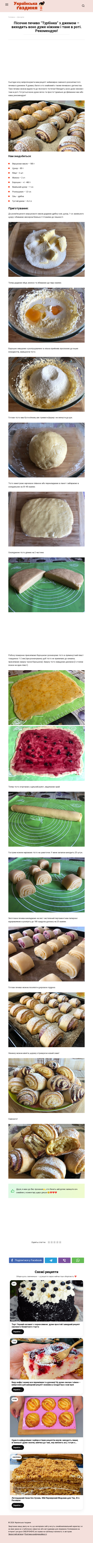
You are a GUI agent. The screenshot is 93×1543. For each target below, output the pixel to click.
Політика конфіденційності (36, 1534)
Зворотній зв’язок (15, 1534)
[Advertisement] (46, 60)
